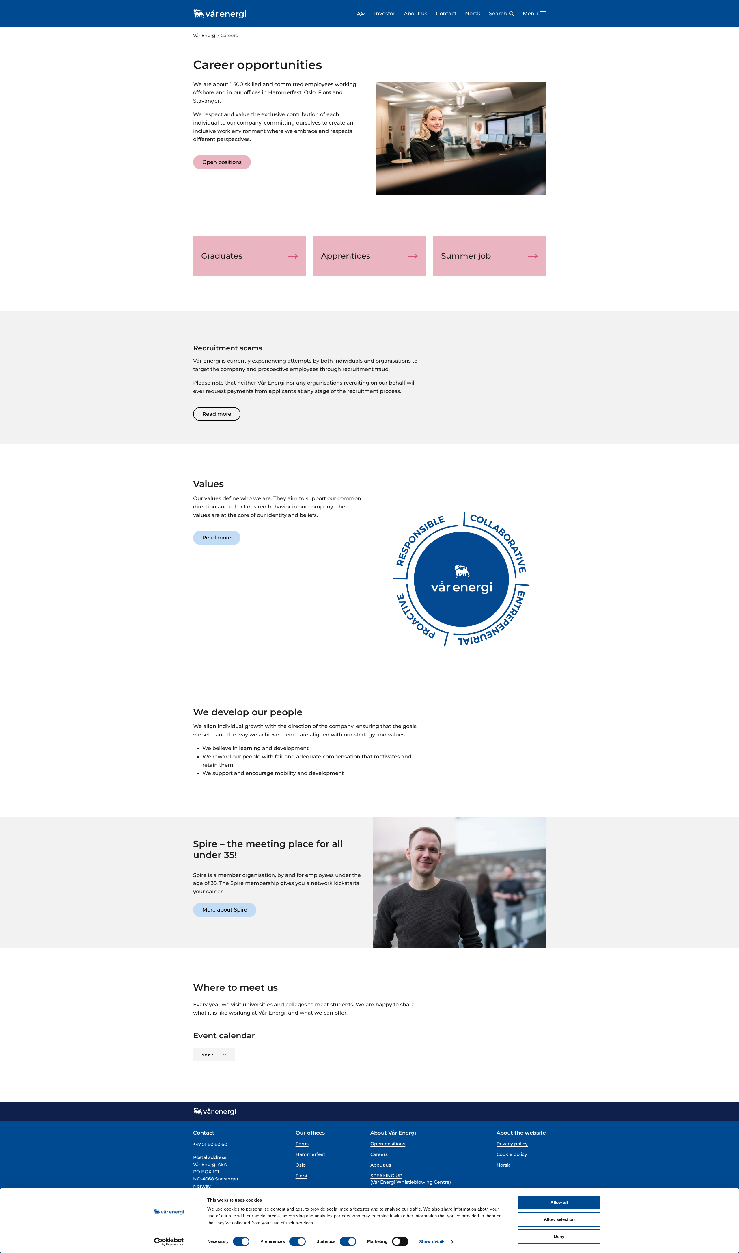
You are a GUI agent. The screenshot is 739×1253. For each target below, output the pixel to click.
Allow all (559, 1202)
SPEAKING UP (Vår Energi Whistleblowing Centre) (410, 1179)
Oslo (301, 1165)
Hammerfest (310, 1154)
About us (415, 14)
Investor (384, 14)
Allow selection (559, 1219)
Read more (216, 414)
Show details (432, 1241)
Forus (302, 1143)
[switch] (297, 1241)
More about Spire (224, 910)
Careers (379, 1154)
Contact (446, 14)
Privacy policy (512, 1143)
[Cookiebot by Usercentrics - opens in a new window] (169, 1241)
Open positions (222, 162)
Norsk (472, 14)
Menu (530, 14)
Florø (301, 1175)
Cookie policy (512, 1154)
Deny (559, 1236)
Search (498, 14)
